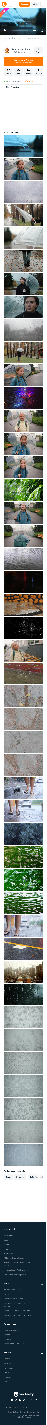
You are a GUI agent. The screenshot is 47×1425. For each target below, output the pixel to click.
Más (6, 1383)
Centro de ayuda (11, 1332)
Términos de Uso (13, 1417)
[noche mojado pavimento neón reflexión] (23, 397)
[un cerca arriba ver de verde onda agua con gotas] (23, 879)
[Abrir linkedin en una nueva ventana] (19, 1402)
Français (7, 1379)
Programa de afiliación (13, 1297)
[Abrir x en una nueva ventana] (31, 1402)
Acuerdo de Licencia (12, 1288)
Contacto (7, 1337)
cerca (8, 1176)
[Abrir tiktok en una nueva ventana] (27, 1402)
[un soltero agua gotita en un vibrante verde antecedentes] (23, 902)
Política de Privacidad (30, 1417)
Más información (12, 86)
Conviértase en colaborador (15, 1346)
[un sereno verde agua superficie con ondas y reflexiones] (23, 856)
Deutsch (7, 1374)
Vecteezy (7, 1239)
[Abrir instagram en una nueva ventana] (15, 1402)
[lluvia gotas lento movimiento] (23, 627)
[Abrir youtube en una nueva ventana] (35, 1402)
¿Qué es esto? (28, 81)
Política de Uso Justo (22, 1419)
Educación (8, 1252)
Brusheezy (8, 1234)
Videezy (7, 1243)
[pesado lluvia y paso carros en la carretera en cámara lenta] (23, 581)
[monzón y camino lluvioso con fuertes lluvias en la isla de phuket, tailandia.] (23, 948)
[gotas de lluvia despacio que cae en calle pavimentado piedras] (23, 672)
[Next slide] (37, 1176)
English (7, 1361)
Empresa (7, 1248)
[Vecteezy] (4, 4)
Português (8, 1370)
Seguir (38, 52)
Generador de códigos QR (15, 1273)
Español (7, 1365)
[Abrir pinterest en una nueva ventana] (23, 1402)
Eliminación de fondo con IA (16, 1269)
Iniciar (35, 4)
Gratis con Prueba (24, 61)
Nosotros (8, 1341)
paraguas (20, 1176)
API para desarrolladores (14, 1257)
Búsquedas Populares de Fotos (17, 1310)
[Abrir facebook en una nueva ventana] (11, 1402)
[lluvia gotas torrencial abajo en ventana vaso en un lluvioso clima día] (23, 971)
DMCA (6, 1293)
